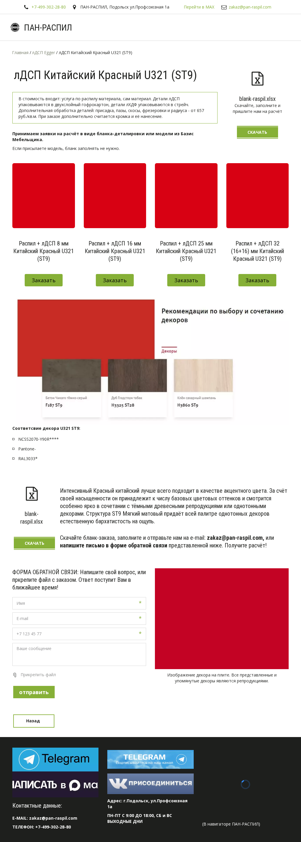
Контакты (233, 27)
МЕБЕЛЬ (265, 27)
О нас (131, 27)
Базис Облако (195, 27)
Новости (159, 27)
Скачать (257, 132)
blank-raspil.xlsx (257, 98)
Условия (99, 27)
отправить (34, 692)
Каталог (65, 27)
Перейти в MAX (199, 7)
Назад (33, 721)
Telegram (34, 27)
